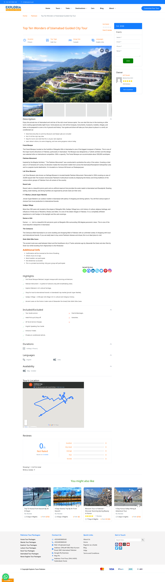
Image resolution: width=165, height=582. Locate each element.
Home (48, 8)
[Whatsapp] (84, 271)
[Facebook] (89, 271)
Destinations (80, 8)
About (111, 8)
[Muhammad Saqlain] (77, 506)
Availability (28, 366)
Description (29, 119)
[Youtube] (128, 544)
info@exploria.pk (28, 2)
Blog (102, 8)
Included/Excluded (33, 309)
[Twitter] (101, 271)
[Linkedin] (93, 271)
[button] (107, 98)
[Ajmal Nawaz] (47, 506)
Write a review (28, 470)
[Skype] (97, 271)
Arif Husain (126, 75)
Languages (29, 355)
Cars (92, 8)
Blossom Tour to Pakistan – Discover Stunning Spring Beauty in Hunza (97, 511)
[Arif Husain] (138, 506)
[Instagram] (110, 271)
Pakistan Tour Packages (30, 535)
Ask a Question (128, 89)
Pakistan (34, 16)
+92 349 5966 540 (11, 2)
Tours (58, 8)
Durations (28, 344)
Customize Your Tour (151, 8)
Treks (68, 8)
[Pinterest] (105, 271)
